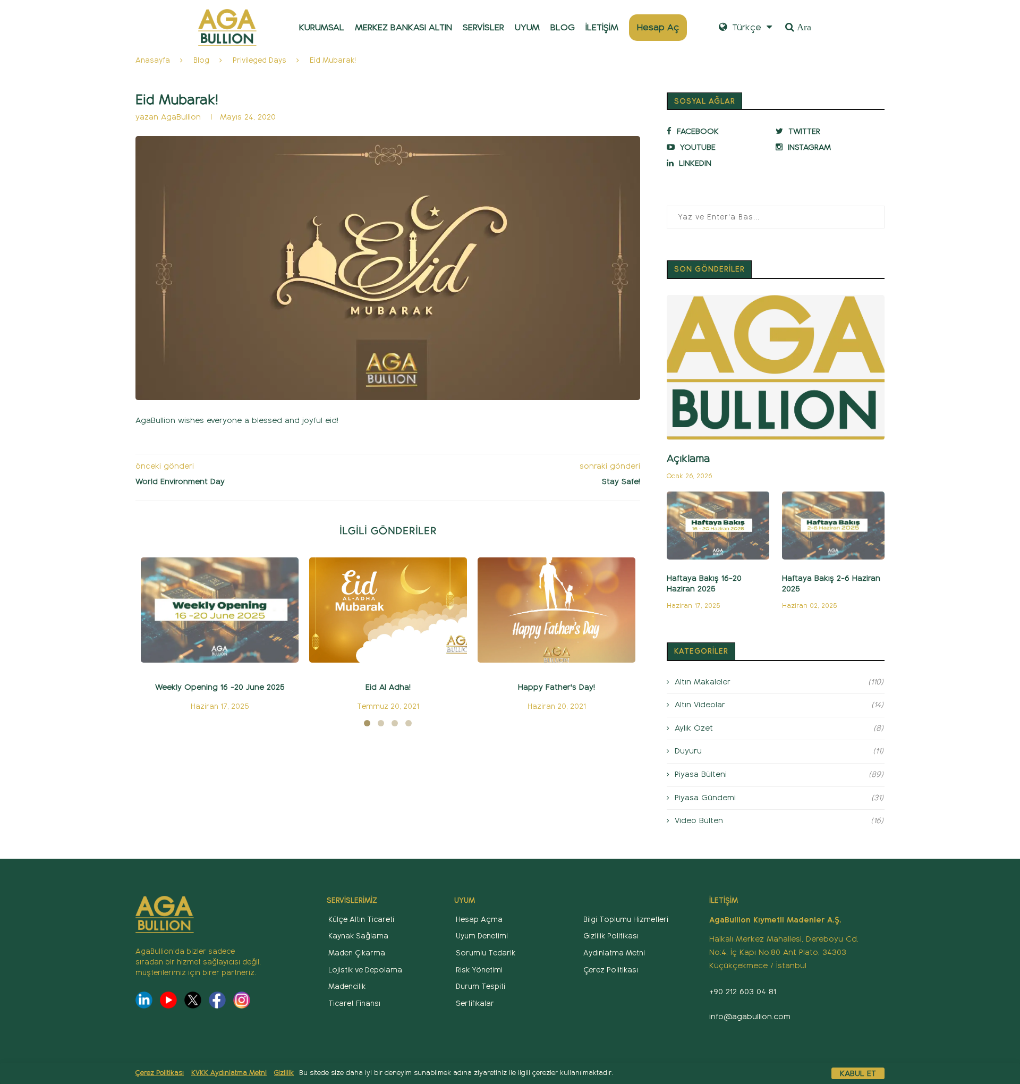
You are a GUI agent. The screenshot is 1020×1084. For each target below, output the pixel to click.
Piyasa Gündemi (779, 797)
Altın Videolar (779, 704)
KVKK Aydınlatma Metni (229, 1073)
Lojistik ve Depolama (365, 970)
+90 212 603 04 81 (742, 991)
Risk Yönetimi (479, 970)
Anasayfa (152, 60)
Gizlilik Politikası (611, 936)
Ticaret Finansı (354, 1003)
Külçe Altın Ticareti (361, 919)
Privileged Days (259, 60)
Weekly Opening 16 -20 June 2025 (219, 687)
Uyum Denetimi (482, 936)
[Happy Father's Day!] (556, 610)
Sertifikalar (475, 1003)
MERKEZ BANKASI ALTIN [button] (403, 27)
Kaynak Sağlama (358, 936)
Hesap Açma (479, 919)
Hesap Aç (658, 27)
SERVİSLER (483, 27)
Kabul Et (858, 1073)
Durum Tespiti (480, 986)
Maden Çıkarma (356, 953)
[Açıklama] (776, 367)
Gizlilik (284, 1073)
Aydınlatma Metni (614, 953)
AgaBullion (182, 117)
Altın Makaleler (779, 682)
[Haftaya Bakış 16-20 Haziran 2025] (718, 526)
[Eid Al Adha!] (388, 610)
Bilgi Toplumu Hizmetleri (625, 919)
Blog (201, 60)
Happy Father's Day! (556, 687)
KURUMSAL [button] (321, 27)
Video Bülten (779, 820)
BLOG (562, 27)
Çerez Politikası (159, 1073)
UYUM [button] (527, 27)
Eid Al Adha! (388, 687)
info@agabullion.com (749, 1016)
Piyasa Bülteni (779, 774)
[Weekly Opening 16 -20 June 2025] (220, 610)
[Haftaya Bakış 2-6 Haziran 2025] (833, 526)
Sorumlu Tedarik (485, 953)
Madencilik (347, 986)
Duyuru (779, 751)
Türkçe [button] (745, 27)
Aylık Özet (779, 728)
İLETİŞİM (601, 27)
